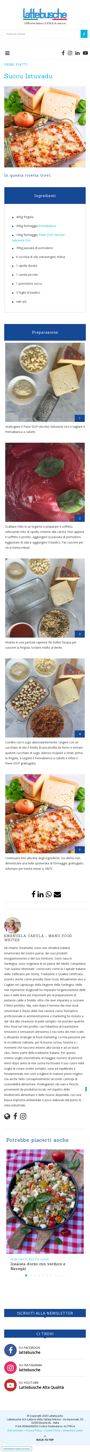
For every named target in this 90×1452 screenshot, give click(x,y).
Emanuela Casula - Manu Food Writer (38, 938)
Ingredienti (45, 195)
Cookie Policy (52, 1430)
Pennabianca (47, 226)
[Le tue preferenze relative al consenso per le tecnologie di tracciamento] (86, 1089)
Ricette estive (39, 1259)
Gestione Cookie (73, 1430)
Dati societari (15, 1430)
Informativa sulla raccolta (16, 1448)
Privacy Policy (34, 1430)
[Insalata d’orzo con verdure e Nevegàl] (45, 1201)
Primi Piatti (16, 64)
